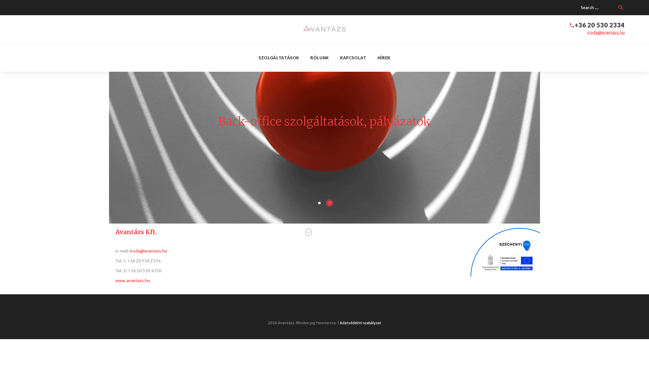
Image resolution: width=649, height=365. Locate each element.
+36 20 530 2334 (600, 25)
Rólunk (319, 57)
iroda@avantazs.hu (606, 32)
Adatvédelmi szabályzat (360, 323)
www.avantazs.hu (132, 280)
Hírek (383, 57)
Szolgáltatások (279, 57)
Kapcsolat (353, 57)
